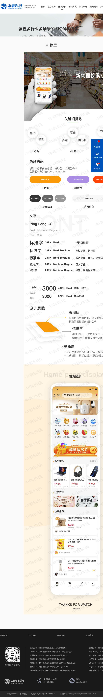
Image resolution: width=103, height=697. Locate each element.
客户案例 (89, 635)
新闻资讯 (94, 7)
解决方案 (73, 7)
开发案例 (62, 7)
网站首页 (4, 635)
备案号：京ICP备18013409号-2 (43, 694)
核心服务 (52, 7)
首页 (43, 7)
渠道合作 (83, 7)
